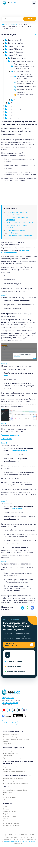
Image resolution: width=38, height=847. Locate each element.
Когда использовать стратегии (19, 236)
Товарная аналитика (16, 230)
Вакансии (6, 818)
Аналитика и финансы (19, 103)
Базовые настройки (15, 43)
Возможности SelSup (16, 40)
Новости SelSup (8, 792)
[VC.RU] (14, 710)
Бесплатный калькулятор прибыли (15, 790)
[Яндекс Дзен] (19, 710)
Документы (7, 814)
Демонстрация (10, 722)
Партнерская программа (11, 823)
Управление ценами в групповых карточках (25, 83)
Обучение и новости (10, 795)
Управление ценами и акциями (22, 61)
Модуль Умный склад (16, 46)
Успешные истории (9, 797)
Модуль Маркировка (15, 112)
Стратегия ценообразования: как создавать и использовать (26, 95)
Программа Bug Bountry (11, 826)
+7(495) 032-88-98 (10, 703)
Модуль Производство (16, 109)
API (4, 799)
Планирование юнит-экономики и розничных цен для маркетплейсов (25, 66)
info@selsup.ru (8, 698)
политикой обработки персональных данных (19, 841)
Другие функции (14, 118)
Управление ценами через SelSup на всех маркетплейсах (25, 76)
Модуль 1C (11, 115)
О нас (5, 806)
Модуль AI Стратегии (15, 52)
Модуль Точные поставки (17, 106)
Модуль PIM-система (15, 49)
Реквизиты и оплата (10, 811)
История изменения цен (26, 87)
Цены (6, 375)
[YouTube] (4, 710)
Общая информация (18, 58)
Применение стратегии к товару (19, 223)
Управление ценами (21, 71)
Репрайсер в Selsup (24, 90)
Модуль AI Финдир (15, 55)
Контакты (6, 809)
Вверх (3, 295)
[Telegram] (9, 710)
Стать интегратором (10, 821)
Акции (16, 100)
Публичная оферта (9, 816)
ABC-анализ (13, 233)
